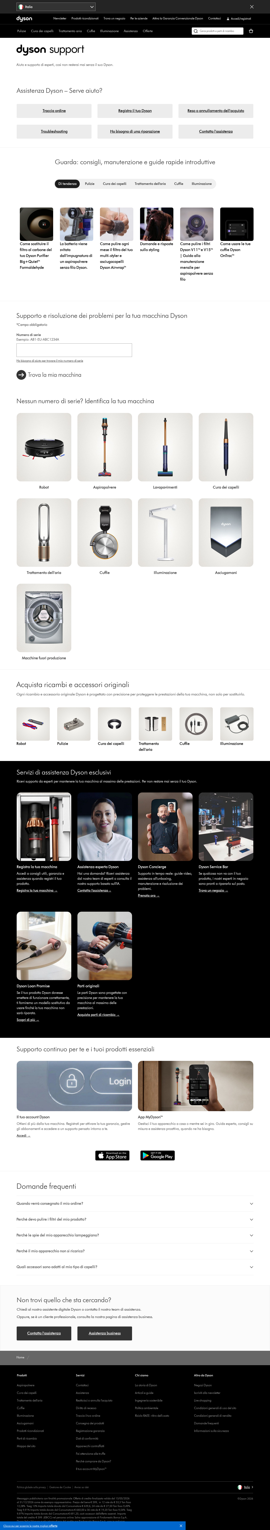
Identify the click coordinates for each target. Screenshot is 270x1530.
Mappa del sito (26, 1446)
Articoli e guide (144, 1393)
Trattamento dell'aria (29, 1400)
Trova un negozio (114, 18)
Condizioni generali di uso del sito (215, 1408)
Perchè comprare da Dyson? (93, 1461)
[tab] (67, 184)
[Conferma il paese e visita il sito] (252, 6)
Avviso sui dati (81, 1487)
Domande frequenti (206, 1423)
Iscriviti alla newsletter (207, 1393)
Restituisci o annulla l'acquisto (94, 1400)
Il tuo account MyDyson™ (91, 1469)
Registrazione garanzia (90, 1431)
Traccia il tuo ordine (88, 1416)
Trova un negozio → (213, 890)
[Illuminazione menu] (121, 31)
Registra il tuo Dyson (135, 110)
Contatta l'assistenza (216, 131)
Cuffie (91, 31)
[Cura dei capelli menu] (56, 31)
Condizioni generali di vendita (212, 1416)
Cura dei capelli (42, 31)
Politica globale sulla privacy (31, 1487)
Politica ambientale (146, 1408)
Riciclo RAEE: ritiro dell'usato (152, 1416)
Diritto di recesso (86, 1408)
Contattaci (214, 18)
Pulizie (21, 31)
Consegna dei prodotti (90, 1423)
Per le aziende (138, 18)
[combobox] (56, 7)
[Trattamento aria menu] (84, 31)
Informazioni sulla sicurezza (211, 1431)
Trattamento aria (70, 31)
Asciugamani (25, 1423)
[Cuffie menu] (97, 31)
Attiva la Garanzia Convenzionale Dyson (178, 18)
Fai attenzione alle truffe (90, 1454)
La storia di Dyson (146, 1385)
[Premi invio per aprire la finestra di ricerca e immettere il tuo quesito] (217, 31)
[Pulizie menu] (28, 31)
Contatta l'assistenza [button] (44, 1333)
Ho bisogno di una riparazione (135, 131)
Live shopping (202, 1400)
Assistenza (131, 31)
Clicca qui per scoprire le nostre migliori (30, 1525)
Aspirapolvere (25, 1385)
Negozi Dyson (203, 1385)
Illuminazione (109, 31)
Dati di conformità (87, 1438)
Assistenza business (105, 1333)
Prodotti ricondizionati (85, 18)
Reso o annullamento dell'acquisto (216, 110)
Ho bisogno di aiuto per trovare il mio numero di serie (49, 361)
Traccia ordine (54, 110)
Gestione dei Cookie (60, 1487)
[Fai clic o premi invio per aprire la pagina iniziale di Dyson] (24, 19)
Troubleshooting (54, 131)
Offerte (148, 31)
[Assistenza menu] (140, 31)
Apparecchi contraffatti (90, 1446)
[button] (182, 1526)
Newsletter (59, 18)
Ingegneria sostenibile (148, 1400)
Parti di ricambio (27, 1438)
